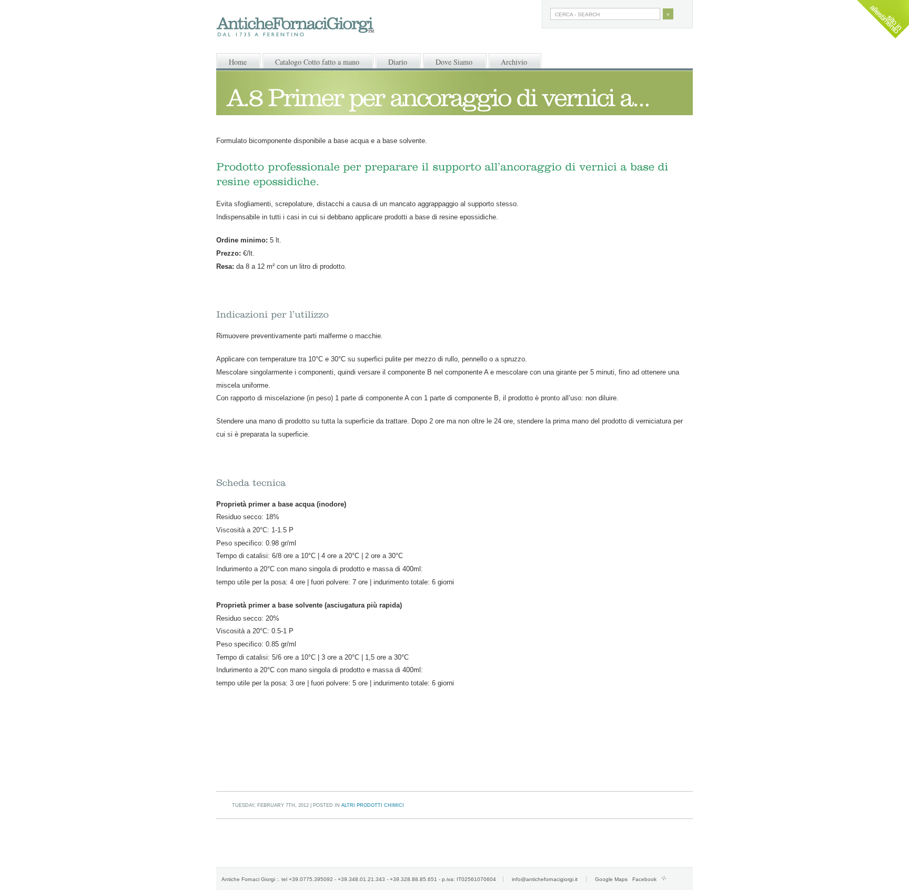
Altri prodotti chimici (372, 805)
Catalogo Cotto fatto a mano (317, 62)
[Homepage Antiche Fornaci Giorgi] (303, 28)
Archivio (514, 62)
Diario (397, 62)
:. (278, 879)
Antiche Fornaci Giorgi (248, 879)
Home (238, 62)
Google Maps (611, 879)
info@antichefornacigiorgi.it (545, 879)
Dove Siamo (454, 62)
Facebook (644, 879)
